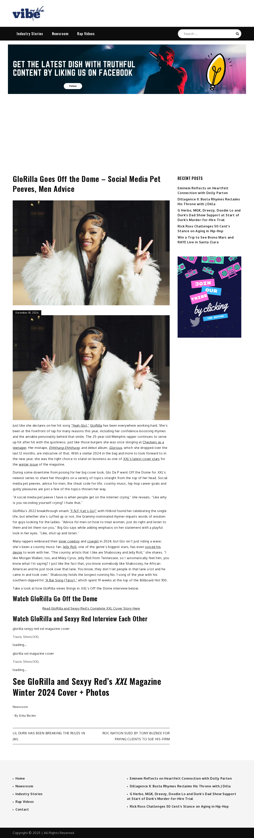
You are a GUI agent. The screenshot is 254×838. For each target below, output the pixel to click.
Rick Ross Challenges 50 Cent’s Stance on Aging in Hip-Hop (179, 806)
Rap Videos (86, 33)
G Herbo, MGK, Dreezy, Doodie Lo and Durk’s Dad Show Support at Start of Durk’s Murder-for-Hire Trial (209, 215)
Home (20, 778)
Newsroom (60, 33)
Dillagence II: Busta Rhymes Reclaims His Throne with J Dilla (180, 786)
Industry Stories (30, 33)
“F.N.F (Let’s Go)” (83, 511)
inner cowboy (69, 541)
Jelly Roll (69, 547)
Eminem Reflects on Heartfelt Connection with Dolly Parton (181, 778)
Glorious (115, 448)
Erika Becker (27, 715)
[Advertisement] (127, 130)
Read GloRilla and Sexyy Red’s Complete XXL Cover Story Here (91, 608)
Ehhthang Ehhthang (64, 448)
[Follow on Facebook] (127, 93)
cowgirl (93, 541)
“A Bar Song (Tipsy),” (61, 580)
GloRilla (96, 425)
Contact (22, 809)
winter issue (28, 464)
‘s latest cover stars (141, 459)
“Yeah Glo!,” (80, 425)
